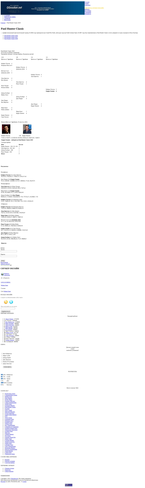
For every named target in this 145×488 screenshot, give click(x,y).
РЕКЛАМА (7, 20)
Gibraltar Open (9, 445)
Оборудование (9, 471)
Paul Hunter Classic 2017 (11, 37)
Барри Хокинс (10, 340)
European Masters (10, 405)
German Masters (9, 440)
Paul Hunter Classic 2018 (11, 38)
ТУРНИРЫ (88, 12)
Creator (24, 481)
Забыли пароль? (5, 264)
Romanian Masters (10, 448)
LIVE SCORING (5, 282)
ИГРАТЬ (87, 9)
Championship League (11, 395)
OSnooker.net (14, 478)
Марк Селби (8, 326)
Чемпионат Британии (11, 430)
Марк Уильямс (9, 323)
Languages (87, 5)
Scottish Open (9, 431)
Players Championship (11, 449)
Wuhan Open (4, 285)
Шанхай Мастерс (10, 411)
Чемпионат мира (10, 454)
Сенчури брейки (10, 462)
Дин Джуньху (10, 335)
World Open (8, 404)
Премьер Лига (9, 420)
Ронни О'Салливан (8, 361)
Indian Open (8, 439)
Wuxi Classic (8, 417)
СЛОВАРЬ (7, 18)
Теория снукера (9, 468)
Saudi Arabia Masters (10, 414)
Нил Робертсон (9, 322)
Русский (87, 2)
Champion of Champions (11, 427)
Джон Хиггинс (9, 325)
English (87, 3)
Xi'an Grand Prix (9, 413)
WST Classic (8, 410)
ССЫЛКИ (7, 15)
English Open (8, 422)
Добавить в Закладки (7, 274)
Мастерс (7, 433)
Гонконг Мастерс (10, 401)
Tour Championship (10, 446)
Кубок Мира (8, 399)
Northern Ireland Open (11, 428)
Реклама (3, 481)
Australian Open (9, 419)
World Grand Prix (10, 442)
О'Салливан (8, 329)
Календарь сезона (10, 393)
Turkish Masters (9, 434)
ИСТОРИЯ (88, 11)
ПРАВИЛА (88, 14)
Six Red (7, 408)
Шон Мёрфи (9, 328)
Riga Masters (8, 398)
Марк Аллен (9, 332)
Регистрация (4, 262)
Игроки (7, 459)
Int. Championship (10, 425)
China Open (8, 452)
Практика (8, 470)
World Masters (9, 451)
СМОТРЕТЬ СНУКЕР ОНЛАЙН (94, 8)
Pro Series (7, 436)
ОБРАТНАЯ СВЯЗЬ (10, 17)
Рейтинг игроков (10, 461)
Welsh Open (8, 443)
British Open (8, 396)
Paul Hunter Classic (10, 407)
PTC (6, 416)
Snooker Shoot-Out (10, 437)
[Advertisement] (33, 45)
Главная (3, 23)
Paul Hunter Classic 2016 (11, 35)
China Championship (10, 402)
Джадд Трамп (9, 319)
